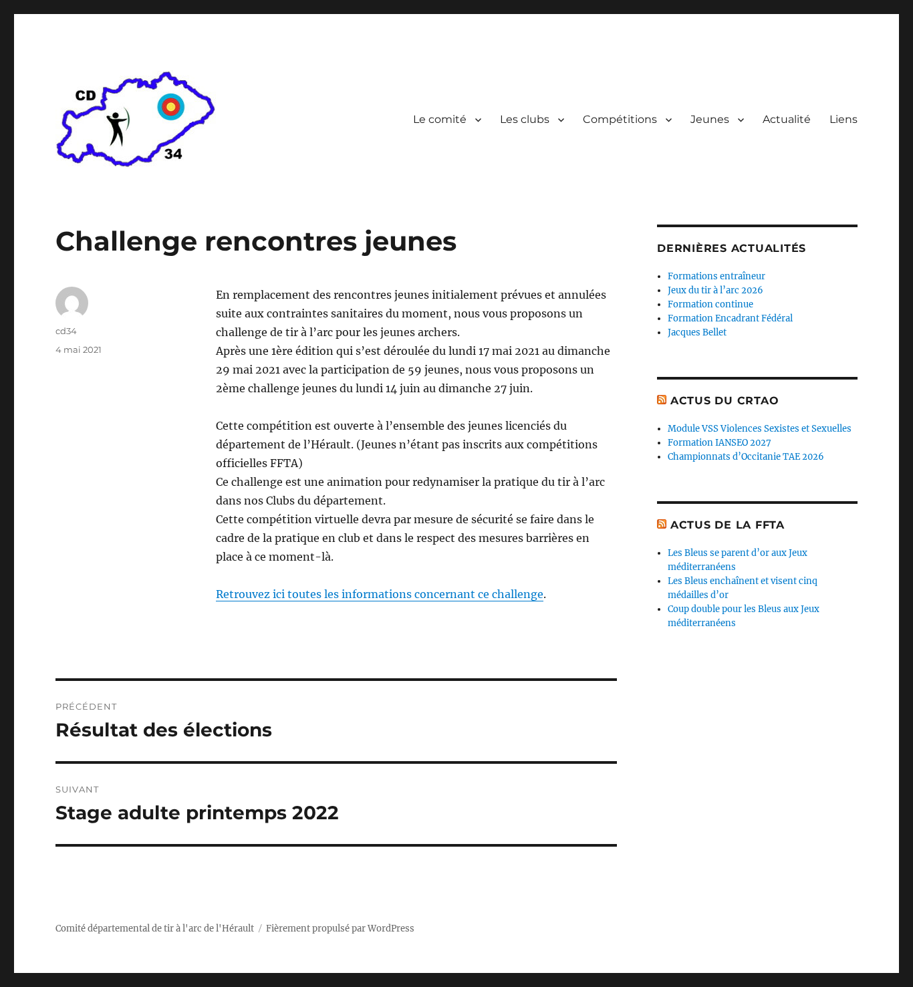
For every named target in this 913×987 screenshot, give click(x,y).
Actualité (787, 119)
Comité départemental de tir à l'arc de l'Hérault (154, 928)
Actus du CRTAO (724, 400)
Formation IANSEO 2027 (719, 442)
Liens (843, 119)
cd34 (66, 330)
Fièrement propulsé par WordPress (340, 928)
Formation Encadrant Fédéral (730, 318)
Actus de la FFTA (727, 525)
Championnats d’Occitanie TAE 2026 (746, 456)
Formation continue (710, 304)
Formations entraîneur (716, 276)
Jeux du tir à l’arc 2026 (715, 290)
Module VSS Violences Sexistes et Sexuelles (760, 428)
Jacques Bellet (697, 332)
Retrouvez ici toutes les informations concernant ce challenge (379, 594)
